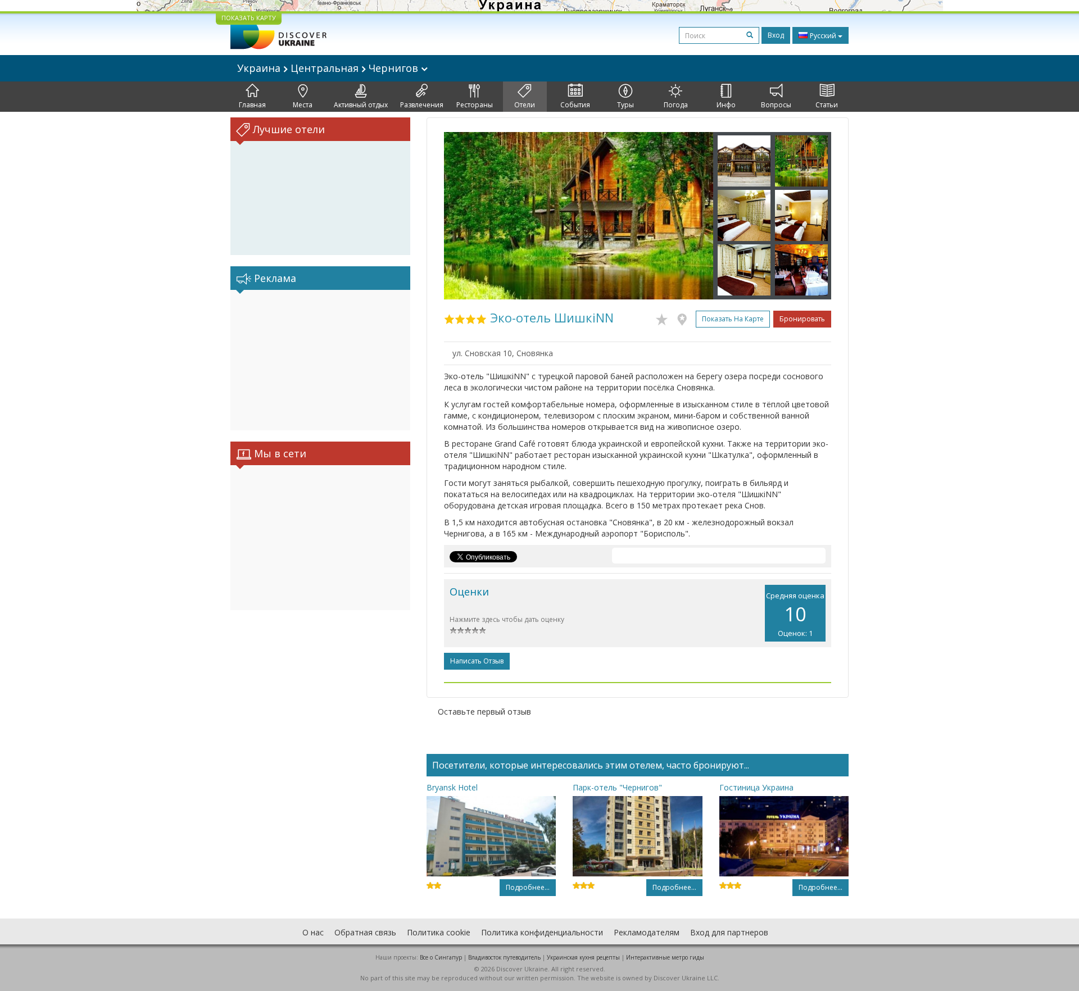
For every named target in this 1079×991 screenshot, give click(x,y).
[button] (464, 215)
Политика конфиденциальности (542, 932)
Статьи (826, 105)
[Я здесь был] (684, 317)
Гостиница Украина (756, 787)
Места (302, 105)
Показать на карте (733, 319)
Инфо (726, 105)
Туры (625, 105)
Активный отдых (361, 105)
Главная (252, 105)
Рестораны (474, 105)
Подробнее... (528, 887)
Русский (823, 35)
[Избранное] (664, 317)
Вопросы (776, 105)
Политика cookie (438, 932)
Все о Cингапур (441, 957)
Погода (676, 105)
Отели (524, 105)
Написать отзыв (477, 661)
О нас (313, 932)
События (575, 105)
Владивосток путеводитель (504, 957)
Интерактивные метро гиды (665, 957)
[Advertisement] (320, 360)
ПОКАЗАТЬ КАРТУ (248, 17)
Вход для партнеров (729, 932)
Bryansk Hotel (452, 787)
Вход (776, 35)
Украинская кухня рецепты (583, 957)
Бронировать (802, 319)
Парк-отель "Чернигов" (617, 787)
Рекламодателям (646, 932)
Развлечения (421, 105)
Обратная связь (365, 932)
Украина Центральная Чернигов (329, 68)
